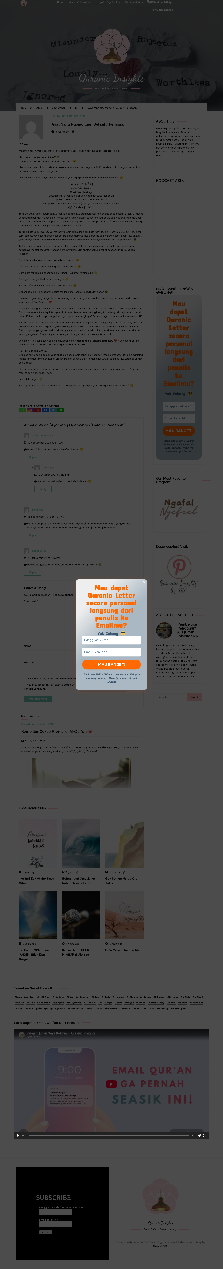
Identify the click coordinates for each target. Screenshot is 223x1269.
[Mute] (199, 1135)
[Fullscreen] (205, 1135)
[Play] (18, 1135)
